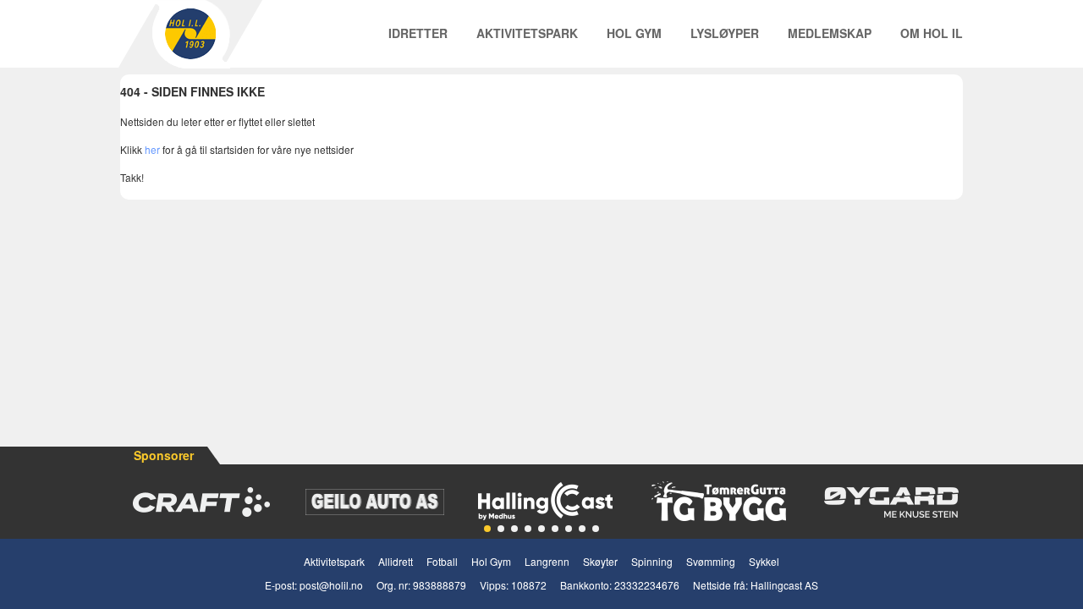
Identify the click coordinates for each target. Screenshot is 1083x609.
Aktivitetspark (527, 33)
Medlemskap (829, 33)
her (152, 149)
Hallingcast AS (784, 585)
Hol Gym (634, 33)
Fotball (442, 561)
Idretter (418, 33)
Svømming (710, 561)
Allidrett (395, 561)
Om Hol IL (931, 33)
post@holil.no (331, 585)
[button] (487, 528)
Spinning (652, 561)
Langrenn (547, 561)
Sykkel (764, 561)
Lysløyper (724, 33)
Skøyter (600, 561)
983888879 (439, 585)
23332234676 (646, 585)
